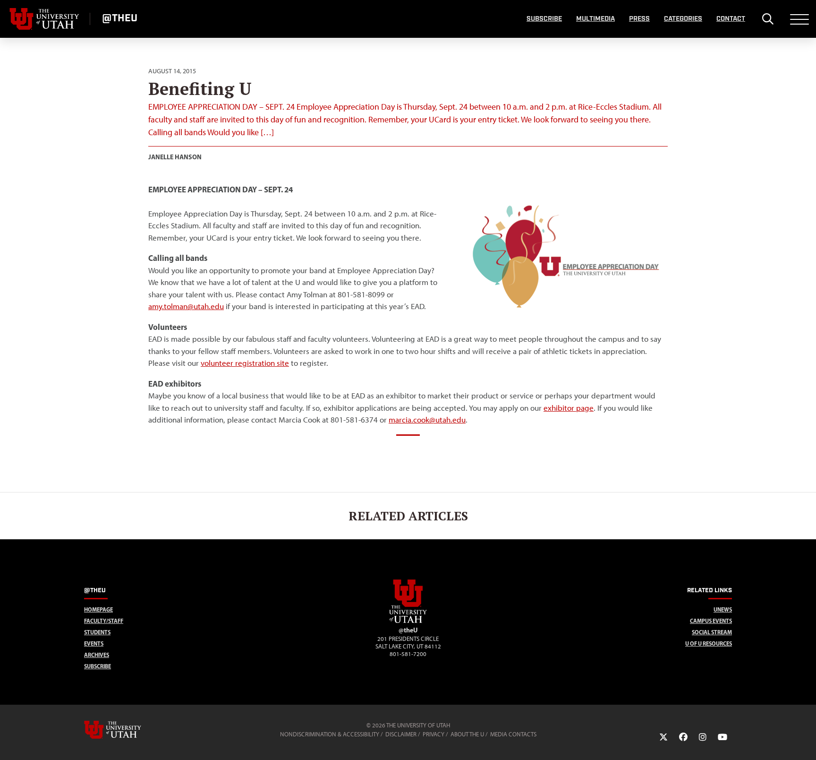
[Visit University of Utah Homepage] (44, 19)
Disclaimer (400, 734)
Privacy (433, 734)
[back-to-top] (804, 741)
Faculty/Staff (103, 620)
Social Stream (712, 632)
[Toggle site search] (767, 19)
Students (97, 632)
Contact (730, 19)
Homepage (98, 609)
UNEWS (723, 609)
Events (93, 643)
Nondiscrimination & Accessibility (329, 734)
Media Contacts (513, 734)
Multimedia (595, 19)
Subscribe (544, 19)
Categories (683, 19)
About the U (467, 734)
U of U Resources (708, 643)
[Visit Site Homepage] (408, 621)
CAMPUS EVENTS (711, 620)
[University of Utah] (126, 730)
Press (639, 19)
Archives (96, 654)
